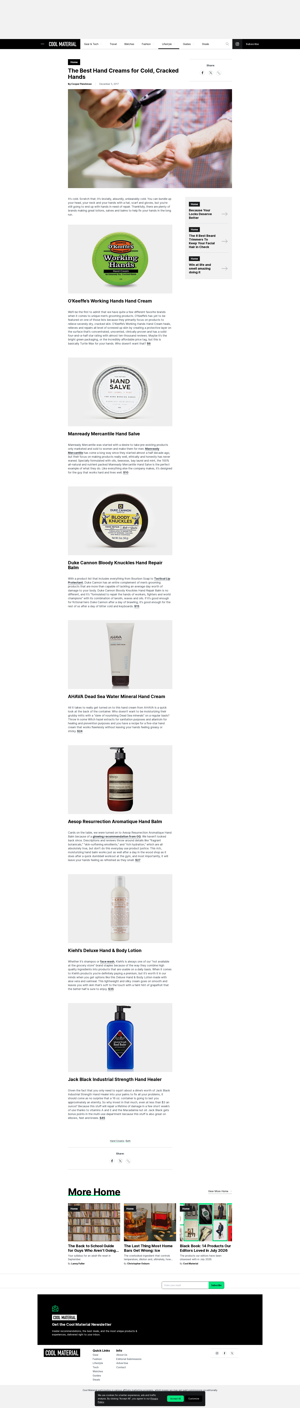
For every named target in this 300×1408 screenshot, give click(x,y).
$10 (125, 472)
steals (205, 44)
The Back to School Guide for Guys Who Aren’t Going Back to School (92, 1250)
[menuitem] (93, 44)
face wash (107, 961)
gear (95, 1354)
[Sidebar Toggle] (42, 44)
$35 (111, 989)
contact (121, 1367)
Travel (113, 44)
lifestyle (98, 1363)
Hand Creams (117, 1141)
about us (121, 1354)
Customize (193, 1398)
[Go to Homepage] (63, 44)
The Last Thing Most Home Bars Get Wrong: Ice (148, 1248)
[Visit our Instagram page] (237, 44)
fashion (97, 1359)
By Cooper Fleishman (80, 84)
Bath (128, 1141)
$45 (102, 1118)
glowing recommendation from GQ (117, 836)
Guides (187, 44)
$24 (79, 731)
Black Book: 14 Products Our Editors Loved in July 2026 (205, 1248)
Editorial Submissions (128, 1359)
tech (96, 1367)
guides (97, 1375)
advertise (122, 1363)
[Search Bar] (227, 44)
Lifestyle (167, 44)
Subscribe (252, 44)
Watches (129, 44)
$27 (137, 860)
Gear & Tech (91, 44)
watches (98, 1371)
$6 (149, 343)
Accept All (175, 1398)
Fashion (146, 44)
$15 (136, 606)
